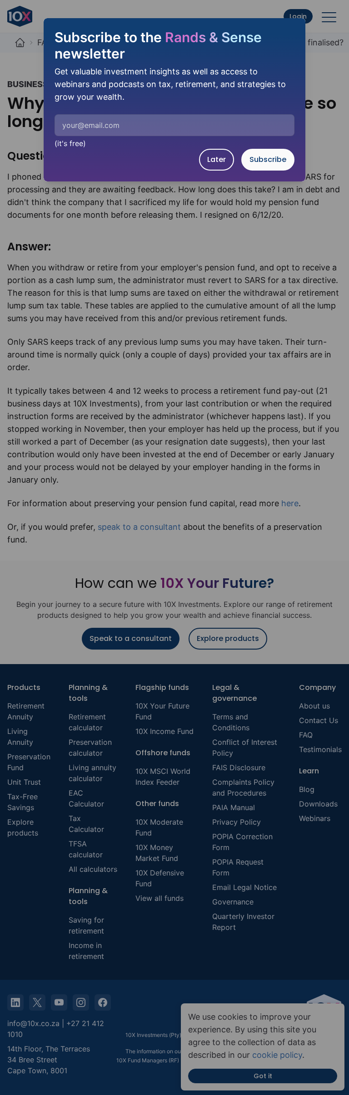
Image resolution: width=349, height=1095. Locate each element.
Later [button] (216, 159)
